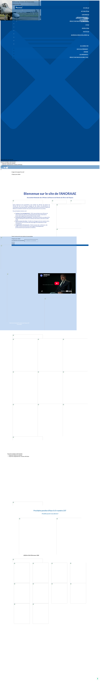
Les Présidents (84, 19)
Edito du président (82, 17)
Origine (86, 51)
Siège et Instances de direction (79, 21)
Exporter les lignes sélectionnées (8, 162)
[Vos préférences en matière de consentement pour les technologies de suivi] (97, 678)
